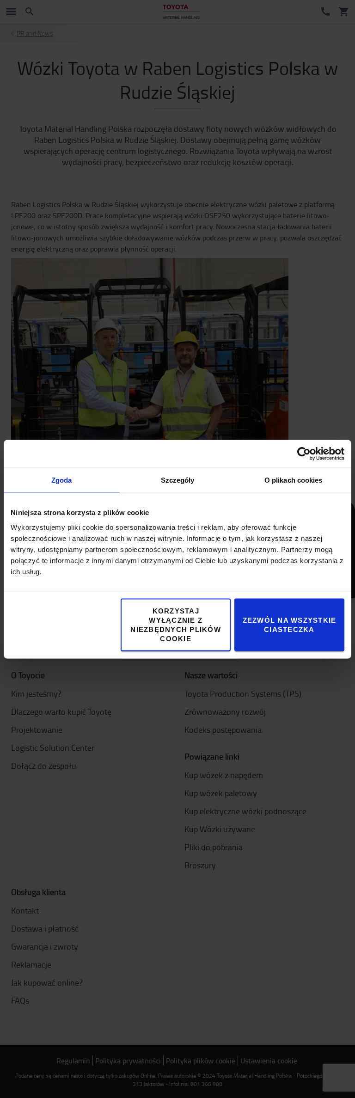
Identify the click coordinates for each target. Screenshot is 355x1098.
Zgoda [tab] (61, 480)
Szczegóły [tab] (178, 480)
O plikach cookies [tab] (293, 480)
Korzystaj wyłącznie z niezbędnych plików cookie (175, 624)
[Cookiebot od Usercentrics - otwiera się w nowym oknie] (303, 453)
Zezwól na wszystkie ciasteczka (290, 624)
